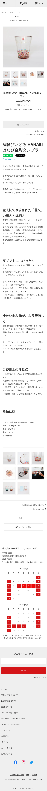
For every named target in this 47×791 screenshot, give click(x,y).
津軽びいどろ (23, 20)
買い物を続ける (38, 509)
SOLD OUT (25, 125)
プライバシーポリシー (10, 724)
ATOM (34, 775)
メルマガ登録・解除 (9, 712)
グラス (19, 12)
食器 (11, 12)
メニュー (9, 3)
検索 (25, 3)
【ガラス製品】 (15, 16)
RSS (27, 775)
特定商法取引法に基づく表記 (13, 718)
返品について (39, 131)
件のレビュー (9, 159)
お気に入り (25, 105)
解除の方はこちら (40, 677)
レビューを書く (25, 527)
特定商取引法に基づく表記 (35, 134)
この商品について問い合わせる (33, 505)
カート (41, 3)
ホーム (3, 12)
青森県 (12, 20)
